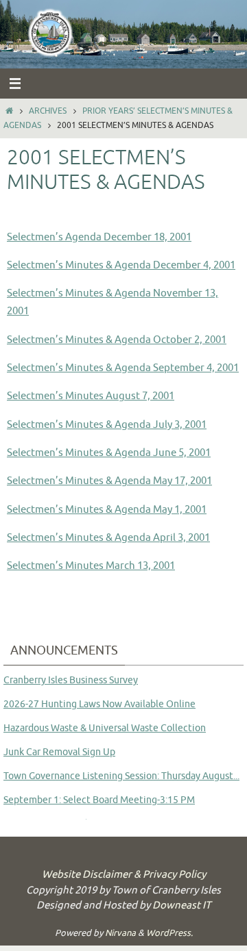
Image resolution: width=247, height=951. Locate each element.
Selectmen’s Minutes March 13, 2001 (91, 565)
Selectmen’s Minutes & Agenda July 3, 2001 (107, 424)
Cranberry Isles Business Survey (70, 680)
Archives (48, 110)
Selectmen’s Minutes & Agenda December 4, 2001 (121, 265)
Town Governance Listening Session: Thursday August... (121, 776)
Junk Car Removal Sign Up (59, 752)
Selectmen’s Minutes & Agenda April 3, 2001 (108, 537)
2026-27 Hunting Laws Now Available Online (99, 704)
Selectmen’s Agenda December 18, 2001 (99, 237)
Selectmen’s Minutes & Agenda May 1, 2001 (107, 509)
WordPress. (169, 933)
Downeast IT (181, 905)
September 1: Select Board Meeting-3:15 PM (99, 800)
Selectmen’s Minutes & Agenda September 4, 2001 (123, 368)
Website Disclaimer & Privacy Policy (124, 874)
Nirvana (120, 933)
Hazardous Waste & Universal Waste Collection (104, 728)
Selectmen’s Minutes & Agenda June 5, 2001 (109, 452)
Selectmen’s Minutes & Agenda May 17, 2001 (109, 480)
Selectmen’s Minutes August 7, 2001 (90, 396)
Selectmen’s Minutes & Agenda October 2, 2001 (116, 339)
